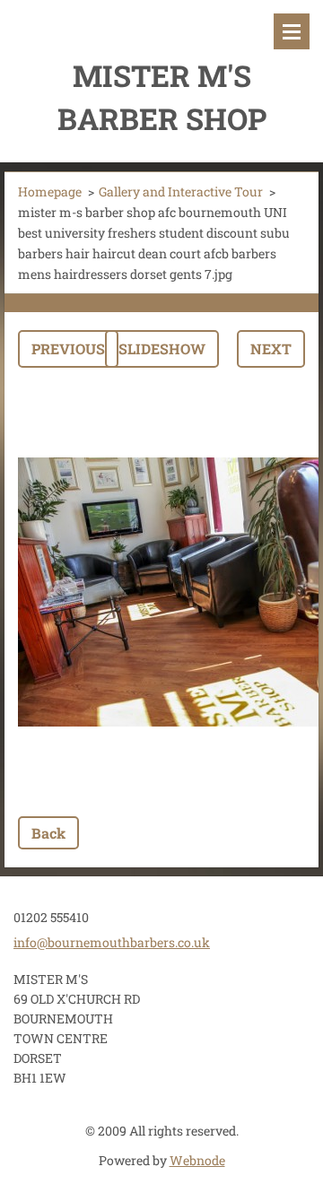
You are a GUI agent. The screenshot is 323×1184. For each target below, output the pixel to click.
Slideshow (161, 348)
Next (271, 348)
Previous (68, 348)
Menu (292, 31)
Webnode (197, 1160)
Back (48, 832)
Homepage (50, 191)
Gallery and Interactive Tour (181, 191)
